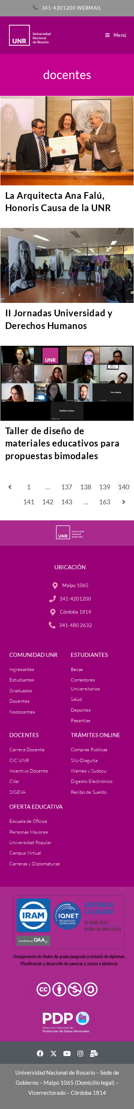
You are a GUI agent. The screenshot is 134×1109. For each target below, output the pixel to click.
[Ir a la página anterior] (9, 486)
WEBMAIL (89, 8)
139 (104, 487)
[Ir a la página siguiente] (123, 501)
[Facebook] (40, 1053)
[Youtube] (67, 1053)
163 (104, 502)
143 (66, 502)
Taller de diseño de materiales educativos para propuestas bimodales (62, 443)
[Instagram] (80, 1053)
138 (85, 487)
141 (28, 502)
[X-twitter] (53, 1053)
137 (66, 487)
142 (47, 502)
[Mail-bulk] (93, 1053)
